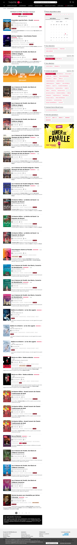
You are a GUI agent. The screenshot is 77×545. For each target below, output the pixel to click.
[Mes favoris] (70, 2)
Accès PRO (41, 536)
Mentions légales (6, 536)
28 (53, 27)
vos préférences (33, 542)
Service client (24, 533)
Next (66, 21)
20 (59, 34)
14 (61, 32)
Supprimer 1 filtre (70, 55)
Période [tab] (66, 18)
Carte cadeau (70, 5)
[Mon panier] (73, 2)
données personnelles (28, 536)
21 (61, 34)
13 (59, 32)
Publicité (41, 535)
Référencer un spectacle (44, 533)
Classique (30, 5)
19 (56, 34)
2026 (61, 21)
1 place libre (48, 14)
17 (51, 34)
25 (53, 37)
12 (56, 32)
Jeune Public (60, 5)
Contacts (5, 537)
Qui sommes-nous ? (7, 533)
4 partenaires (13, 542)
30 (59, 27)
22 (64, 34)
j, (22, 520)
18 (53, 34)
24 (51, 37)
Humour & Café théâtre (50, 5)
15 (64, 32)
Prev (52, 21)
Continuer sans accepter (65, 543)
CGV (22, 536)
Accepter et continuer (52, 543)
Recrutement (5, 535)
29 (56, 27)
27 (51, 27)
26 (56, 37)
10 (26, 513)
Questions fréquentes (25, 535)
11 (53, 32)
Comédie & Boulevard (12, 5)
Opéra (5, 518)
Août (57, 21)
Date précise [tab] (53, 18)
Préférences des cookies (26, 537)
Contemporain (22, 5)
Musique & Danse (39, 5)
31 (61, 27)
